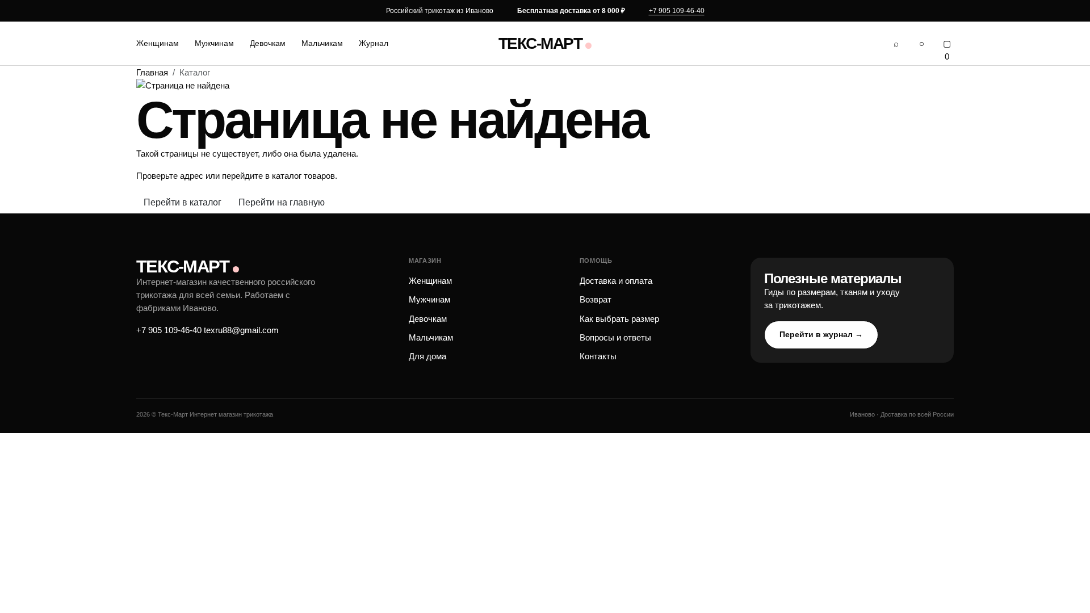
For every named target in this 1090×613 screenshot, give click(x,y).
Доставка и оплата (616, 280)
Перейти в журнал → (821, 334)
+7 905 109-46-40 (677, 11)
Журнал (373, 43)
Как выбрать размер (619, 319)
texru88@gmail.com (241, 330)
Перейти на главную (281, 202)
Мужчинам (214, 43)
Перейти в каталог (182, 202)
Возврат (595, 299)
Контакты (598, 356)
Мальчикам (322, 43)
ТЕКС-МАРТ (540, 44)
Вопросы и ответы (615, 337)
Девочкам (268, 43)
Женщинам (157, 43)
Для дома (427, 356)
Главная (152, 72)
